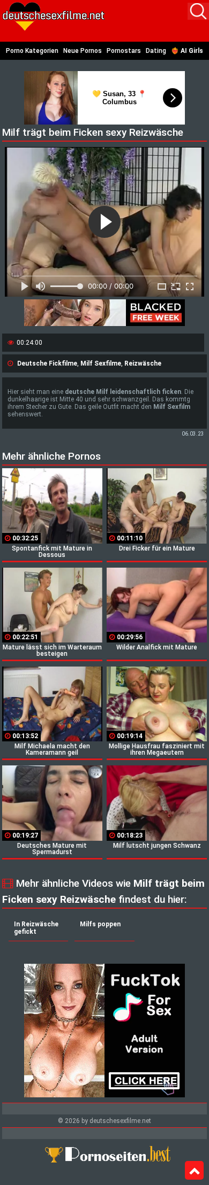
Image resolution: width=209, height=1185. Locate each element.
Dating (156, 51)
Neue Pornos (82, 51)
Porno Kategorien (32, 51)
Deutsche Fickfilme (47, 363)
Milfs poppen (100, 924)
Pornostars (124, 51)
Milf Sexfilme (100, 363)
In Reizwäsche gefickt (36, 927)
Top (194, 1170)
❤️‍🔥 (187, 51)
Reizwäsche (142, 363)
